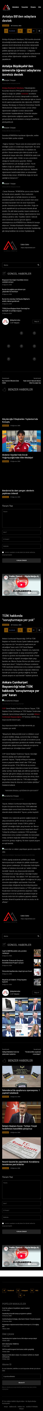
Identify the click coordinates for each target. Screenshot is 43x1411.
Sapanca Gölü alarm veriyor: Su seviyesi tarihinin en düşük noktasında (20, 1356)
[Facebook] (4, 1291)
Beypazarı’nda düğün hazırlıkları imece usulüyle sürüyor (15, 281)
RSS (37, 1291)
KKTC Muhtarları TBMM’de (10, 1344)
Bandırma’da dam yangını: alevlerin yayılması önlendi (18, 492)
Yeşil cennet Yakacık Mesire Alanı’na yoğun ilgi (32, 382)
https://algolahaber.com (28, 248)
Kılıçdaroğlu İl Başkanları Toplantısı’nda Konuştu (20, 420)
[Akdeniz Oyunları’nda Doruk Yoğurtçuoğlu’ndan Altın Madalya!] (21, 441)
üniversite (24, 93)
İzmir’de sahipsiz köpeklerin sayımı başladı (16, 1308)
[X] (20, 1295)
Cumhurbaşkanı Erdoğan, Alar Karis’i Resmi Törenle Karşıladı (21, 1319)
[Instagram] (18, 1291)
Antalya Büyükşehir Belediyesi (13, 88)
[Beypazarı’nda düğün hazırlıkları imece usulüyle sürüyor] (37, 282)
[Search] (38, 265)
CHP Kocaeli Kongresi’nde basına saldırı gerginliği (18, 1349)
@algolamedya (15, 320)
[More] (39, 31)
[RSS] (32, 1291)
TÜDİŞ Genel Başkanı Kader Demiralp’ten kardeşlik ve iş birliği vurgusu (16, 309)
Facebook (11, 1291)
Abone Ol (21, 1383)
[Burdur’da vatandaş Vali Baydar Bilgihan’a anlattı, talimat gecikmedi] (37, 301)
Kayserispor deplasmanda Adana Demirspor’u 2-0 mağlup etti (20, 1326)
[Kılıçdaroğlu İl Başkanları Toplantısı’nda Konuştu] (21, 405)
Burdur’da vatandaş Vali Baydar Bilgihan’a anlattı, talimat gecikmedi (16, 300)
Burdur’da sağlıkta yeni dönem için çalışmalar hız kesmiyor (13, 290)
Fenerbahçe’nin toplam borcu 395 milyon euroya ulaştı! (19, 1338)
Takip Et (36, 321)
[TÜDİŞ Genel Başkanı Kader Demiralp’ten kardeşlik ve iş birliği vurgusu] (37, 310)
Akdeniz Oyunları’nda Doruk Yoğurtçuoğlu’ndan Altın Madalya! (17, 456)
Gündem (5, 25)
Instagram (25, 1291)
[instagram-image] (8, 333)
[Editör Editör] (10, 246)
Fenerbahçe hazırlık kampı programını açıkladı (16, 1314)
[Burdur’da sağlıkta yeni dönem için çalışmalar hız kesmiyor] (37, 291)
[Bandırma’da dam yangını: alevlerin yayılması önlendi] (21, 477)
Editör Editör (25, 244)
